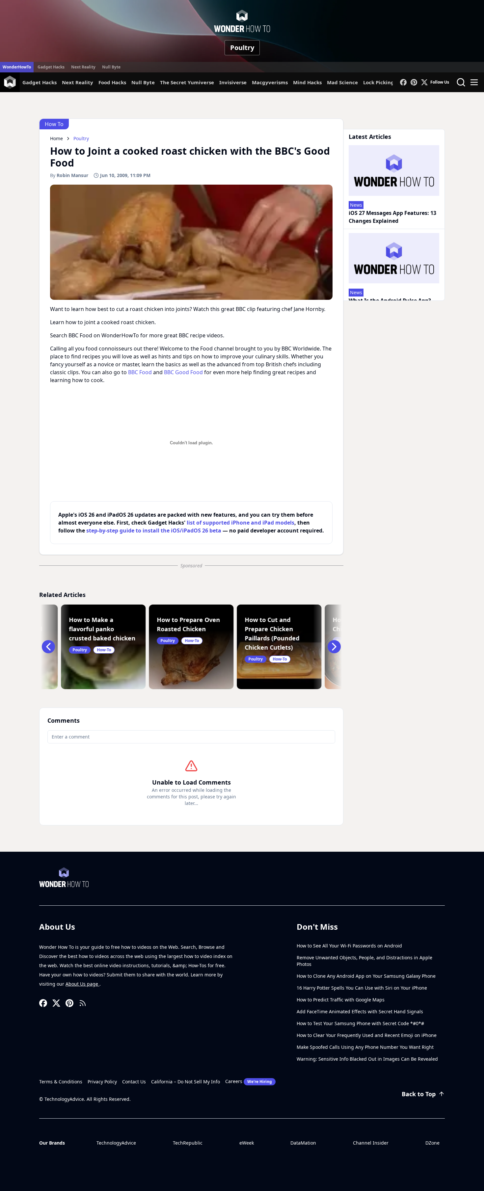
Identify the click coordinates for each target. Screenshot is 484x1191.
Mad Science (342, 82)
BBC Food (140, 372)
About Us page (82, 984)
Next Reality (83, 67)
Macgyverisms (270, 82)
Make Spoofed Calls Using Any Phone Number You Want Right (365, 1047)
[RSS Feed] (83, 1003)
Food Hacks (112, 82)
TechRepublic (187, 1143)
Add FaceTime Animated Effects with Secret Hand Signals (360, 1011)
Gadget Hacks (51, 67)
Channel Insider (371, 1143)
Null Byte (111, 67)
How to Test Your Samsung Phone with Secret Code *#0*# (360, 1023)
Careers (248, 1081)
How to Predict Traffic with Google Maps (341, 1000)
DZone (432, 1143)
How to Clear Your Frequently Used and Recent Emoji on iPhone (367, 1035)
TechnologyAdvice (116, 1143)
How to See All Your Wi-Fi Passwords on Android (349, 946)
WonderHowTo (17, 67)
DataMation (303, 1143)
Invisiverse (233, 82)
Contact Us (134, 1081)
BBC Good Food (183, 372)
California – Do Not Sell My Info (185, 1081)
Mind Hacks (307, 82)
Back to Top (419, 1094)
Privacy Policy (102, 1081)
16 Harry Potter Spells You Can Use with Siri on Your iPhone (362, 988)
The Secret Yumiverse (187, 82)
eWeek (246, 1143)
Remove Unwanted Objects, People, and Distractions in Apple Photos (364, 960)
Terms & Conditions (60, 1081)
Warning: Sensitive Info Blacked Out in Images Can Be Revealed (367, 1059)
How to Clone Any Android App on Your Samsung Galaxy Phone (366, 976)
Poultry (242, 47)
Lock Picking (378, 82)
